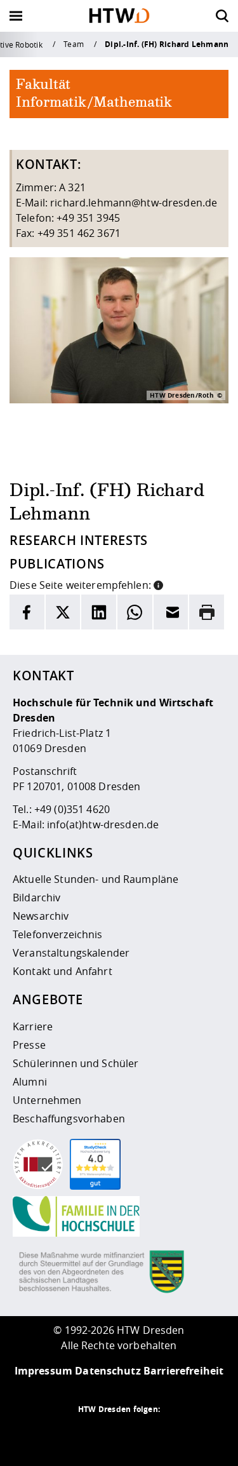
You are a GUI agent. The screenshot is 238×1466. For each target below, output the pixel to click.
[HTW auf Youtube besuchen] (170, 1434)
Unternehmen (47, 1100)
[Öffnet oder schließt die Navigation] (16, 16)
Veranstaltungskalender (71, 953)
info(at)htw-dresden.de (103, 824)
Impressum (43, 1371)
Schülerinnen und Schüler (75, 1063)
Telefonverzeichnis (58, 934)
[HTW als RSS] (68, 1434)
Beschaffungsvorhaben (69, 1119)
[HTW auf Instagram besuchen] (94, 1434)
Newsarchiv (41, 916)
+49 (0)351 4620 (72, 809)
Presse (29, 1045)
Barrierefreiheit (183, 1371)
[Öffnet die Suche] (222, 16)
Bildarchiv (36, 897)
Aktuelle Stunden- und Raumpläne (95, 879)
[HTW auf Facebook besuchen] (144, 1434)
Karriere (33, 1026)
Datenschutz (108, 1371)
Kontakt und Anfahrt (62, 971)
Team (73, 44)
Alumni (30, 1082)
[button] (158, 583)
